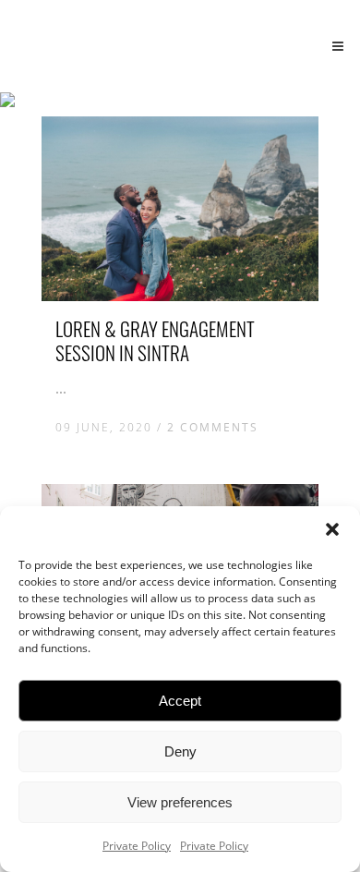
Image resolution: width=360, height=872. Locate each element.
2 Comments (212, 427)
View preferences (180, 802)
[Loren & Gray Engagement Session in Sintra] (180, 208)
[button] (332, 529)
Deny (180, 751)
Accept (180, 700)
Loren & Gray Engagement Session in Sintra (155, 340)
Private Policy (136, 846)
